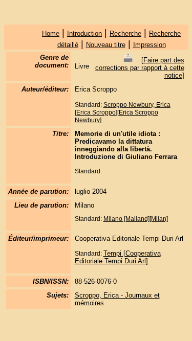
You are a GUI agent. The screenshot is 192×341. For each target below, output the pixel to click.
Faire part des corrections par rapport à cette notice (139, 67)
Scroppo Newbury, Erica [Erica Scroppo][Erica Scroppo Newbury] (122, 112)
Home (50, 33)
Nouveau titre (105, 45)
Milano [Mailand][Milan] (135, 218)
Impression (149, 45)
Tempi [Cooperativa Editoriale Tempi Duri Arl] (118, 257)
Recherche (125, 33)
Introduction (84, 33)
